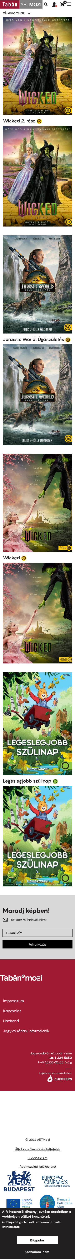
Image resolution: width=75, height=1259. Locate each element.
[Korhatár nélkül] (55, 781)
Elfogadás (37, 1240)
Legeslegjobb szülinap (27, 781)
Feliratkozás (37, 944)
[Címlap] (21, 4)
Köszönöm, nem (37, 1252)
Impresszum (13, 1001)
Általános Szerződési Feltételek (37, 1149)
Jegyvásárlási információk (26, 1031)
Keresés (46, 4)
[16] (67, 339)
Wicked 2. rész (19, 120)
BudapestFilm (38, 1158)
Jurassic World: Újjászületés (33, 339)
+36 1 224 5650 (60, 1057)
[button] (56, 4)
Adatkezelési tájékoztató (37, 1166)
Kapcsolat (12, 1011)
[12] (39, 121)
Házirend (11, 1021)
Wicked (11, 557)
